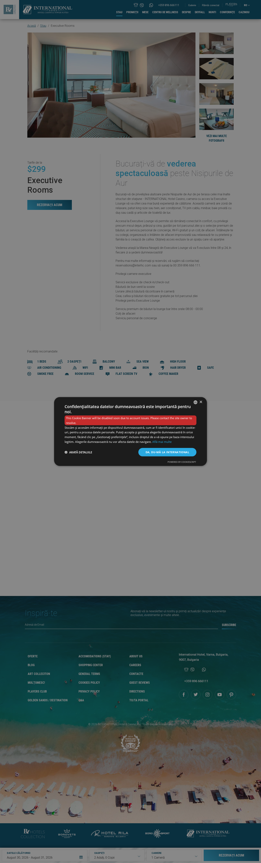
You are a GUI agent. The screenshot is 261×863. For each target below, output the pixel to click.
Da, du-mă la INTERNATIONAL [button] (167, 452)
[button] (78, 452)
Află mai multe (162, 441)
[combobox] (195, 402)
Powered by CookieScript (182, 461)
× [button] (200, 402)
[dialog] (130, 431)
